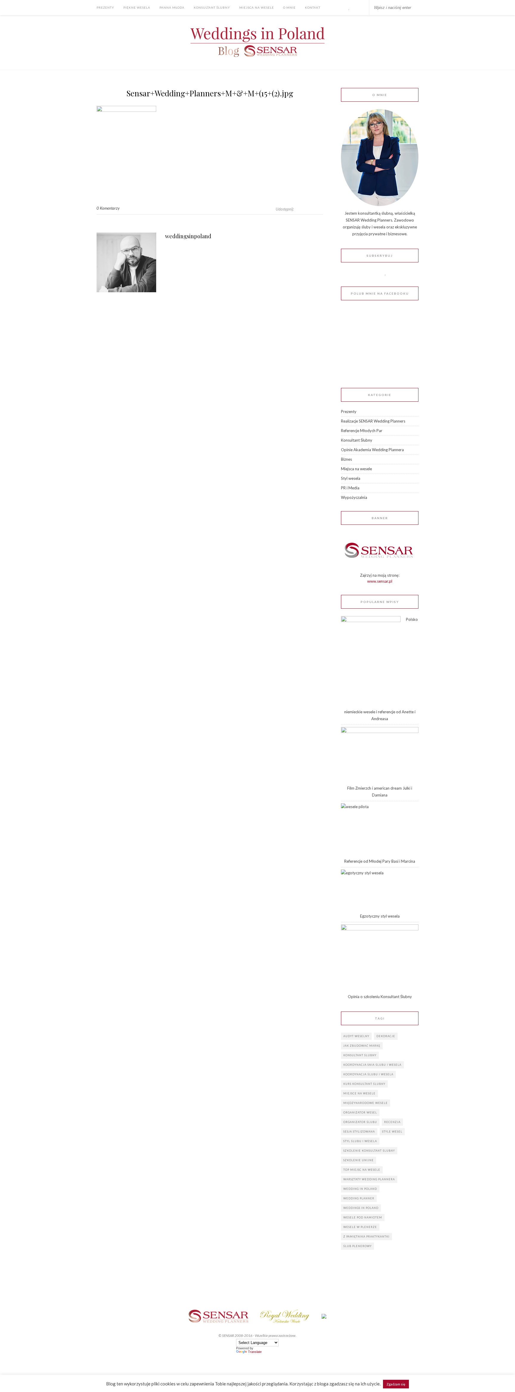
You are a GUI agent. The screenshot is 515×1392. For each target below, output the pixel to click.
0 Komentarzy (108, 208)
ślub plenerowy (357, 1246)
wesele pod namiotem (362, 1217)
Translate (255, 1352)
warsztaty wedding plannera (369, 1179)
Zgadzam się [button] (396, 1384)
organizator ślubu (360, 1122)
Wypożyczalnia (354, 497)
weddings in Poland (361, 1208)
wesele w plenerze (360, 1227)
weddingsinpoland (188, 236)
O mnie (289, 7)
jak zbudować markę (361, 1045)
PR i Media (350, 487)
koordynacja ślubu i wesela (368, 1074)
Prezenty (105, 7)
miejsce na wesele (359, 1093)
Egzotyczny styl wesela (380, 916)
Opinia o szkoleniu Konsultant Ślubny (380, 996)
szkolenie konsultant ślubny (369, 1150)
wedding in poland (360, 1188)
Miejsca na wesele (256, 7)
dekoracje (385, 1036)
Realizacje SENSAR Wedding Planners (373, 421)
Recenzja (392, 1122)
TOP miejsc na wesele (361, 1169)
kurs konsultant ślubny (364, 1083)
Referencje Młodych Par (361, 430)
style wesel (392, 1131)
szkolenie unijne (358, 1160)
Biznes (346, 459)
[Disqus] (210, 385)
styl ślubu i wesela (360, 1141)
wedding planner (358, 1198)
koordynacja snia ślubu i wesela (372, 1064)
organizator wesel (360, 1112)
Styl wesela (350, 478)
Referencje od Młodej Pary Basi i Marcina (379, 861)
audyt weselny (356, 1036)
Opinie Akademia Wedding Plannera (372, 449)
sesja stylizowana (359, 1131)
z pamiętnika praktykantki (366, 1236)
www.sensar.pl (379, 581)
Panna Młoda (171, 7)
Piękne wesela (136, 7)
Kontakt (312, 7)
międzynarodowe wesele (365, 1103)
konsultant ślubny (359, 1055)
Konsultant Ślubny (212, 7)
